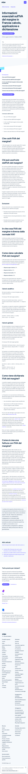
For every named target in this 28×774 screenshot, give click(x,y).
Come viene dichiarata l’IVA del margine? (11, 88)
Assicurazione (18, 677)
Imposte (13, 7)
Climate (4, 652)
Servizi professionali (19, 686)
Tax (3, 683)
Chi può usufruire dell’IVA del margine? (11, 79)
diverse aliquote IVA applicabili (9, 264)
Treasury (4, 687)
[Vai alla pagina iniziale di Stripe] (3, 634)
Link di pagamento (6, 672)
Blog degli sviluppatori (20, 722)
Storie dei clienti (5, 729)
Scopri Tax (4, 603)
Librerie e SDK (18, 719)
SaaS (16, 666)
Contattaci (13, 584)
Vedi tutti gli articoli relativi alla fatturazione (13, 545)
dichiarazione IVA (12, 414)
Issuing (3, 667)
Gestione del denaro (19, 663)
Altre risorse (5, 7)
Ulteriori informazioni (7, 56)
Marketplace (18, 661)
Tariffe (3, 641)
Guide (3, 728)
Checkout (4, 650)
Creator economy (19, 670)
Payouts (4, 676)
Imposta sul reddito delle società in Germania (15, 552)
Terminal (4, 685)
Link (3, 669)
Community (4, 733)
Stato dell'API (18, 715)
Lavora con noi (18, 729)
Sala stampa (18, 731)
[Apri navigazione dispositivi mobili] (25, 2)
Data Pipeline (5, 658)
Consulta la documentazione (9, 622)
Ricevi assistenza (6, 756)
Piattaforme (18, 664)
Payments (4, 674)
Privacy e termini (6, 738)
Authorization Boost (6, 645)
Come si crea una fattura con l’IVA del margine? (13, 90)
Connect (4, 654)
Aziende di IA (18, 668)
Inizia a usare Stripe (8, 33)
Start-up (17, 643)
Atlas (3, 643)
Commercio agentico (20, 645)
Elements (4, 659)
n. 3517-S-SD (17, 419)
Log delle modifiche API (20, 717)
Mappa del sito (5, 745)
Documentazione (19, 710)
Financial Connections (7, 661)
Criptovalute (5, 656)
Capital (3, 648)
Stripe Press (18, 733)
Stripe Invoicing (13, 493)
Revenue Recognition (7, 680)
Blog (3, 731)
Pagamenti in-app (19, 659)
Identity (4, 663)
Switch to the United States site (9, 770)
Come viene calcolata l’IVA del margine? (11, 85)
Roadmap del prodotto (20, 728)
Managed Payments (6, 671)
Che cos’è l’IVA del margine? (8, 77)
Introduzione (5, 74)
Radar (3, 678)
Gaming (16, 672)
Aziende (17, 641)
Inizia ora (5, 584)
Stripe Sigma (5, 682)
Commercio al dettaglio (20, 691)
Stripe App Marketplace (20, 699)
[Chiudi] (25, 767)
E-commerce (18, 648)
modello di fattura (17, 489)
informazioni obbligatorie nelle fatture (11, 481)
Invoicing (4, 665)
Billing (3, 647)
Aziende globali (18, 657)
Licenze (4, 744)
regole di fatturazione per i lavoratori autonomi (13, 482)
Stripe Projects (18, 721)
